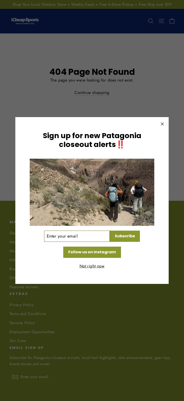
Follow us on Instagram (92, 252)
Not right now (92, 266)
